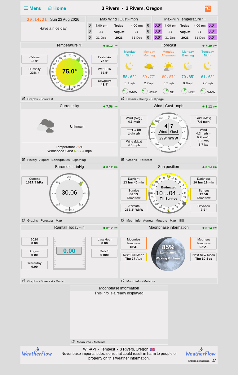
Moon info (133, 220)
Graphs (31, 99)
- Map (58, 220)
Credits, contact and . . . (200, 361)
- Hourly (142, 99)
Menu (36, 8)
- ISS (180, 220)
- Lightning (78, 159)
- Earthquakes (60, 159)
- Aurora (147, 220)
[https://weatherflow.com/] (200, 351)
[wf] (37, 351)
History (31, 159)
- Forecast (46, 99)
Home (60, 8)
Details (130, 99)
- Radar (59, 281)
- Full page (156, 99)
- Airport (43, 159)
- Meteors (160, 220)
